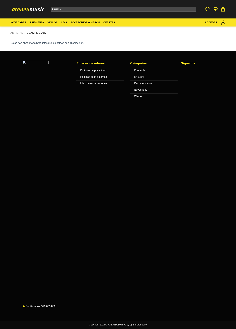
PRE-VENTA (37, 22)
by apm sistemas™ (136, 324)
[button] (223, 9)
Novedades (18, 22)
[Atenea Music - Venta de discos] (28, 9)
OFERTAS (109, 22)
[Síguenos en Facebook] (184, 70)
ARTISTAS (16, 32)
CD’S (64, 22)
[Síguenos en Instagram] (190, 70)
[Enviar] (192, 9)
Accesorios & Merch (85, 22)
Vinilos (52, 22)
